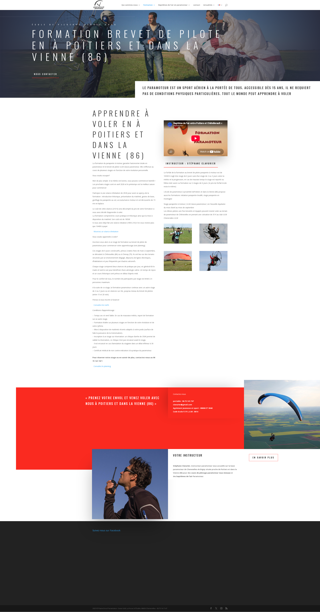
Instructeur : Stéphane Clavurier (191, 163)
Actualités (207, 5)
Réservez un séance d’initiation (106, 231)
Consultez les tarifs (101, 305)
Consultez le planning (102, 366)
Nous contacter (45, 74)
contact (196, 5)
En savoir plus (263, 457)
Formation (148, 5)
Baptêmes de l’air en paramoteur (173, 5)
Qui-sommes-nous (130, 5)
